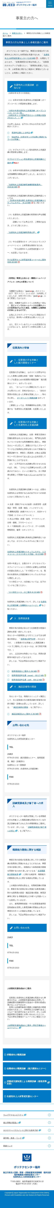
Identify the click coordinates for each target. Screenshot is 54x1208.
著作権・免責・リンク (12, 1138)
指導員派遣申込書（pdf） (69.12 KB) (27, 680)
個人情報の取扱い (10, 1123)
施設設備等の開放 (20, 707)
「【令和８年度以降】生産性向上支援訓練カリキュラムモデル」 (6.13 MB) (26, 201)
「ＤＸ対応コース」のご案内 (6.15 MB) (23, 592)
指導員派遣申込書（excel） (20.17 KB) (28, 675)
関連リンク (7, 1146)
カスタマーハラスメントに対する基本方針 (20, 1130)
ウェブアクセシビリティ (13, 1115)
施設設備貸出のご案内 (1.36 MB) (25, 714)
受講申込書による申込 (21, 133)
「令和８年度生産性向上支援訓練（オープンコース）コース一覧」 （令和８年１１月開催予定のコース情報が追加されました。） (26, 114)
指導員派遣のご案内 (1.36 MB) (24, 671)
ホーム (5, 33)
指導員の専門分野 (28, 639)
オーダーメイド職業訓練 (27, 398)
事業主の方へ (17, 33)
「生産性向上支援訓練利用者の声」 (22, 232)
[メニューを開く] (50, 4)
